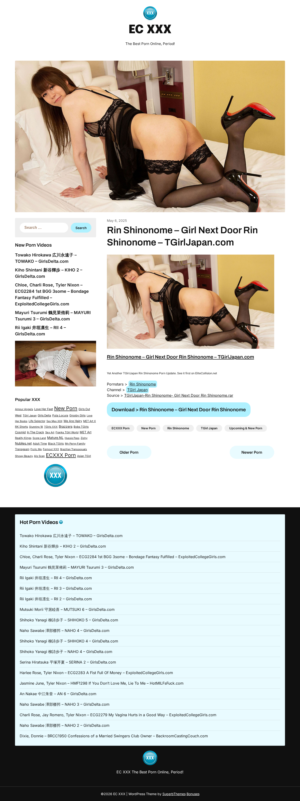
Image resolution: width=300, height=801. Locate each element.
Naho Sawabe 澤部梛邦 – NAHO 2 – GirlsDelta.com (64, 725)
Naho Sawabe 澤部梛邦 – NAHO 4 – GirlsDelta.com (64, 630)
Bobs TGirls (81, 426)
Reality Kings (23, 438)
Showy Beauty (24, 456)
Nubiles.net (23, 443)
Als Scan (39, 456)
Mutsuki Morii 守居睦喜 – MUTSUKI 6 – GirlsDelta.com (67, 609)
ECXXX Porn (61, 455)
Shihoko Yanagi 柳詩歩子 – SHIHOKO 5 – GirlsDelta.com (69, 620)
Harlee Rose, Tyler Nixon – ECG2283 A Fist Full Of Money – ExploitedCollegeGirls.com (96, 672)
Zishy (84, 438)
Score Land (39, 438)
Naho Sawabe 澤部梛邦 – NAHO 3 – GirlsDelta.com (64, 704)
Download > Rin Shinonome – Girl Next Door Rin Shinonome (179, 409)
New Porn (65, 408)
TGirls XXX (51, 426)
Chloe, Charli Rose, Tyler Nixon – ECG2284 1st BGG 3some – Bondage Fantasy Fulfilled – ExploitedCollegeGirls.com (122, 556)
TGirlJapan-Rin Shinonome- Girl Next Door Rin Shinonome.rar (178, 395)
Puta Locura (60, 415)
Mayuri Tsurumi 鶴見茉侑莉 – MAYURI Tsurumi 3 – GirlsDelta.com (77, 567)
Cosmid (20, 432)
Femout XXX (51, 449)
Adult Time (40, 443)
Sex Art (49, 432)
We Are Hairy (73, 421)
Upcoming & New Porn (245, 428)
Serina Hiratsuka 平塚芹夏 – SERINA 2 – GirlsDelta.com (68, 662)
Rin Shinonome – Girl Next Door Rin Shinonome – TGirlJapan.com (180, 357)
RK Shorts (21, 426)
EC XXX (150, 30)
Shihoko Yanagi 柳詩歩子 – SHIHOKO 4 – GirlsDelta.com (69, 641)
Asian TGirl (84, 456)
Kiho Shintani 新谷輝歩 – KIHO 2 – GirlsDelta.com (63, 546)
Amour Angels (24, 409)
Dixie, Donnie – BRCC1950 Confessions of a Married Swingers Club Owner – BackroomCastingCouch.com (114, 736)
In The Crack (35, 432)
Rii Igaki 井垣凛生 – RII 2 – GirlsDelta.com (56, 599)
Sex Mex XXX (54, 421)
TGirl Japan (30, 415)
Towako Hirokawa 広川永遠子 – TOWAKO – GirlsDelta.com (71, 535)
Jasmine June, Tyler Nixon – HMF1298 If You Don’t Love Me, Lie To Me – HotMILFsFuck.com (102, 683)
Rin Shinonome (143, 384)
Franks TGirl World (67, 432)
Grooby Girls (77, 415)
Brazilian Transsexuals (73, 449)
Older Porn (129, 452)
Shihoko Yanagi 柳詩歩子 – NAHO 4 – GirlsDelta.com (66, 651)
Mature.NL (55, 438)
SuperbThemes (174, 794)
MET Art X (89, 421)
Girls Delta (44, 415)
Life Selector (37, 421)
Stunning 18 (36, 426)
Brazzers (65, 426)
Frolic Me (36, 449)
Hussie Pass (72, 438)
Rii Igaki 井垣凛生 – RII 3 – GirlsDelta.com (56, 588)
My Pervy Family (75, 443)
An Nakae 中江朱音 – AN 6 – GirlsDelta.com (58, 693)
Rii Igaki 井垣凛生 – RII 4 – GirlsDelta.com (56, 577)
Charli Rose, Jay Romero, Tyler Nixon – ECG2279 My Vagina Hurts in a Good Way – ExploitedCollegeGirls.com (118, 714)
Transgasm (22, 449)
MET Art (85, 432)
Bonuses (193, 794)
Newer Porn (251, 452)
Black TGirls (56, 443)
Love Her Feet (43, 409)
